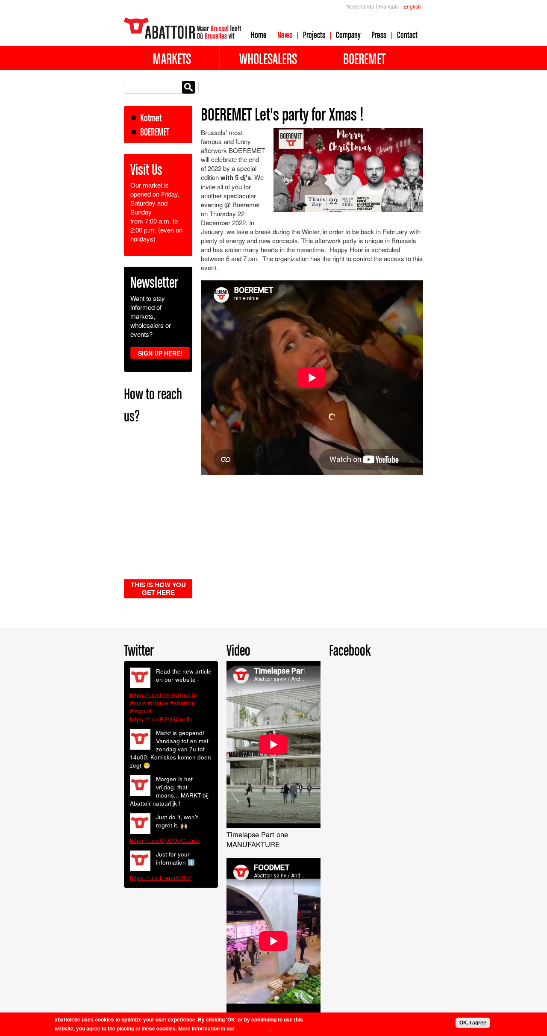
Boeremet (364, 59)
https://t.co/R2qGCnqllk (161, 719)
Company (348, 34)
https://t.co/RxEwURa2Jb (163, 695)
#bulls (138, 703)
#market (141, 711)
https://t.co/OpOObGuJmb (165, 840)
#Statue (157, 703)
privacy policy (253, 1028)
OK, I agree (472, 1023)
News (284, 34)
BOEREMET (154, 132)
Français (389, 6)
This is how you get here (158, 588)
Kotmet (151, 118)
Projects (314, 34)
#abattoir (182, 703)
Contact (407, 34)
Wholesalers (268, 59)
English (412, 6)
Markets (172, 59)
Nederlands (360, 6)
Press (378, 34)
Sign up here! (160, 353)
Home (259, 34)
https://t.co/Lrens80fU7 (160, 878)
